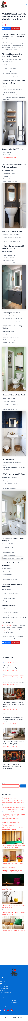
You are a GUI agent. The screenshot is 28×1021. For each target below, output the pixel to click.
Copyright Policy (4, 986)
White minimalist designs (10, 157)
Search (3, 783)
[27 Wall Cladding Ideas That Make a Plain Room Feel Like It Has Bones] (13, 837)
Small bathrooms (6, 625)
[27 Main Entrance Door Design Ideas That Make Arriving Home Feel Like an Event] (13, 855)
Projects (2, 990)
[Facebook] (2, 25)
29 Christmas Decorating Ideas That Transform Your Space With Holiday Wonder (13, 719)
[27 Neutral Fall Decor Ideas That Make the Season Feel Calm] (13, 922)
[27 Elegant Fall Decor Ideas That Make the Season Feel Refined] (7, 910)
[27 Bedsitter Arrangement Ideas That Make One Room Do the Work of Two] (10, 818)
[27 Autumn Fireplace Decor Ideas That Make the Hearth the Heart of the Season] (9, 798)
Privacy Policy (4, 988)
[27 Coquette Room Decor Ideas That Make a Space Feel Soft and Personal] (8, 825)
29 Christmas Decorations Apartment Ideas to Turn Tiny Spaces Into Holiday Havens (13, 705)
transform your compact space (10, 631)
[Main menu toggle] (26, 4)
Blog (1, 983)
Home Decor (6, 670)
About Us (2, 981)
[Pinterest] (5, 25)
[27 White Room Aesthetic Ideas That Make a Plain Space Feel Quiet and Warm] (8, 812)
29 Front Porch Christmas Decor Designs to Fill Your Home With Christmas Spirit (12, 766)
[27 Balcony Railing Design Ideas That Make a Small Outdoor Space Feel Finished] (8, 868)
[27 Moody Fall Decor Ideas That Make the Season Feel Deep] (13, 880)
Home (1, 994)
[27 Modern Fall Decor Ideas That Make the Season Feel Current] (13, 897)
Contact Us (3, 985)
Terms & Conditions (5, 992)
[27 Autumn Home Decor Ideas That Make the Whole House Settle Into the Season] (8, 805)
